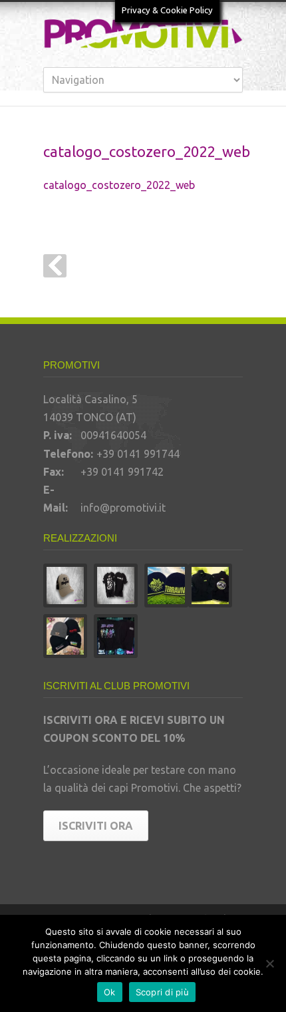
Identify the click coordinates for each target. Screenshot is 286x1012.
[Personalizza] (269, 963)
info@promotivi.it (123, 508)
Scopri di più (162, 992)
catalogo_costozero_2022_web (119, 185)
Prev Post (55, 265)
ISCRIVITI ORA (96, 826)
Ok (110, 992)
